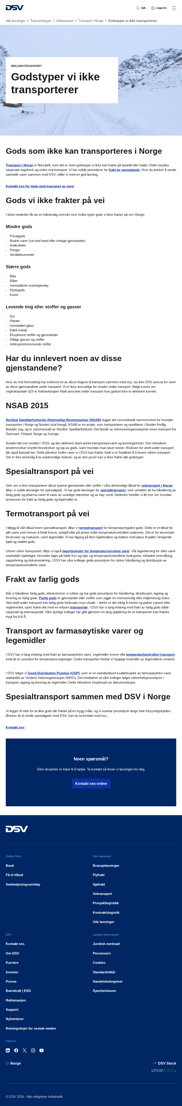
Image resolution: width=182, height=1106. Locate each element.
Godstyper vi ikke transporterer (132, 21)
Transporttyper (40, 21)
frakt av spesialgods (124, 170)
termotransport (91, 528)
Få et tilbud (14, 875)
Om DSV (12, 953)
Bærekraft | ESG (18, 991)
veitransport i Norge (156, 485)
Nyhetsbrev (15, 1019)
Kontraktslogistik (106, 912)
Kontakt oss (15, 727)
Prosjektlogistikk (106, 903)
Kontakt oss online (91, 783)
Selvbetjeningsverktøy (23, 884)
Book (10, 865)
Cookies (99, 962)
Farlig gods (48, 598)
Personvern (102, 953)
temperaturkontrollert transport (150, 654)
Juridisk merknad (106, 944)
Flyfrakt (99, 875)
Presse (11, 981)
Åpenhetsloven (104, 991)
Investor (12, 972)
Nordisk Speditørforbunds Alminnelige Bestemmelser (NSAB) (53, 420)
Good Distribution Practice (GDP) (54, 673)
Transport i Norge (90, 21)
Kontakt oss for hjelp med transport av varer (40, 186)
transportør (79, 607)
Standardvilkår (104, 972)
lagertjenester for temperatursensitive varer (96, 551)
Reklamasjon (16, 1000)
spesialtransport (113, 490)
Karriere (12, 962)
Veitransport (64, 21)
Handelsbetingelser (108, 981)
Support (12, 1009)
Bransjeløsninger (106, 865)
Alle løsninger (15, 21)
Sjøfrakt (99, 884)
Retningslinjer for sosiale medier (31, 1028)
